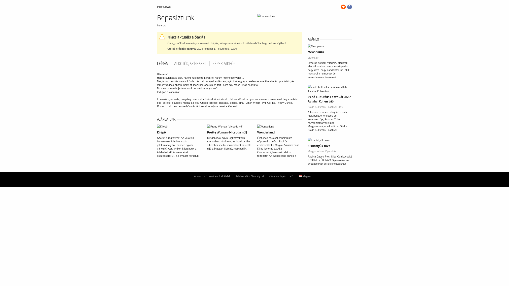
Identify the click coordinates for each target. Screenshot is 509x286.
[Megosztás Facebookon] (349, 7)
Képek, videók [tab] (224, 64)
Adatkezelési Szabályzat (249, 176)
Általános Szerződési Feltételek (212, 176)
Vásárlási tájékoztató (281, 176)
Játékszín (313, 57)
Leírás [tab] (162, 64)
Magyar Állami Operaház (322, 151)
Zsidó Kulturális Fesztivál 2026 (325, 106)
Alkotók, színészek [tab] (190, 64)
